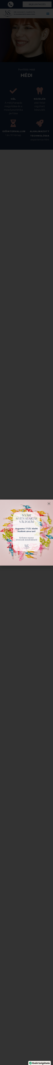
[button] (49, 503)
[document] (26, 532)
